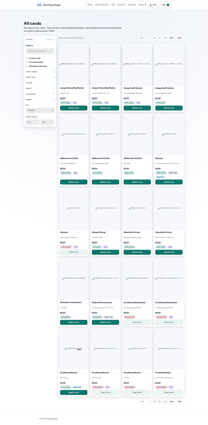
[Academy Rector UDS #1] (137, 349)
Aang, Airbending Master (72, 88)
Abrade (159, 158)
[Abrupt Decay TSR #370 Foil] (105, 208)
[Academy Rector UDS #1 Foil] (105, 349)
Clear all (49, 39)
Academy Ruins (163, 372)
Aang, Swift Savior (133, 88)
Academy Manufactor (135, 302)
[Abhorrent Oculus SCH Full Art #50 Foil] (74, 135)
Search (29, 46)
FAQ (113, 4)
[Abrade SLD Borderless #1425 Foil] (74, 208)
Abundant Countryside (70, 302)
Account (142, 4)
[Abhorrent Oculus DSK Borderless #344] (105, 135)
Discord (121, 4)
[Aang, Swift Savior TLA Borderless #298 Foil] (137, 64)
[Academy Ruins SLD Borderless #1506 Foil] (169, 349)
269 (171, 38)
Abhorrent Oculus (69, 158)
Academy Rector (68, 372)
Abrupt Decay (99, 232)
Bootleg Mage (52, 5)
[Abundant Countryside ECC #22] (74, 279)
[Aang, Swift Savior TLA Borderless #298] (169, 64)
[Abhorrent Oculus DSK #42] (137, 135)
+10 (165, 38)
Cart (165, 5)
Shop (90, 4)
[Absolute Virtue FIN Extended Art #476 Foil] (169, 208)
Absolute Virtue (132, 232)
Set (27, 105)
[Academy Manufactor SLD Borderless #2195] (137, 279)
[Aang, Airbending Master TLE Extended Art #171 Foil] (105, 64)
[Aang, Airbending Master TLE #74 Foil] (74, 64)
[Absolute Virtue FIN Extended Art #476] (137, 208)
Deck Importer (102, 4)
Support (132, 4)
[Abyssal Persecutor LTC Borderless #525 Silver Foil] (105, 279)
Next (180, 38)
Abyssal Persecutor (102, 302)
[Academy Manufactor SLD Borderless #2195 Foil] (169, 279)
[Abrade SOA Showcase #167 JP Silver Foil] (169, 135)
